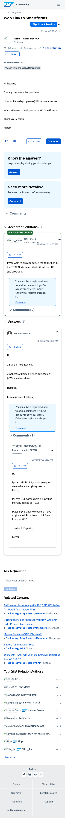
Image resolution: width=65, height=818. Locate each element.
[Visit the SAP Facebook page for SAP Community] (24, 774)
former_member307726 (26, 38)
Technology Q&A (14, 12)
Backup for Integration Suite (19, 644)
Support (48, 801)
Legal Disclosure (48, 793)
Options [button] (59, 24)
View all (8, 757)
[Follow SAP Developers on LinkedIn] (41, 774)
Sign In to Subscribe (44, 24)
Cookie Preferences (16, 810)
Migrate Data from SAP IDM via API (23, 634)
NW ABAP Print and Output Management (22, 68)
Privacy (16, 784)
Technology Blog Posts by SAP (23, 663)
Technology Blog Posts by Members (26, 613)
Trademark (16, 801)
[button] (6, 54)
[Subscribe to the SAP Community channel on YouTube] (35, 774)
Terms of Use (48, 784)
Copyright (16, 793)
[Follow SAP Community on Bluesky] (29, 774)
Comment (53, 141)
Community (22, 4)
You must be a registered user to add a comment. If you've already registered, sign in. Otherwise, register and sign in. (31, 289)
